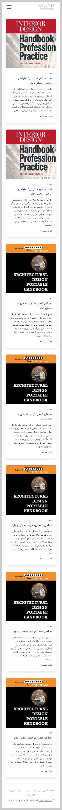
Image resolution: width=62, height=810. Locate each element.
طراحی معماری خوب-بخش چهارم (32, 525)
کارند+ (49, 74)
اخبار (20, 790)
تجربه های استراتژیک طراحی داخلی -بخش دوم (35, 80)
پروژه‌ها (36, 790)
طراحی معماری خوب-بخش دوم (33, 738)
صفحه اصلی (48, 790)
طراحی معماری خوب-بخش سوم (32, 631)
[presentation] (31, 43)
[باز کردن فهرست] (9, 7)
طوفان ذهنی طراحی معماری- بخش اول (34, 416)
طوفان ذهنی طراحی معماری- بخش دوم (34, 305)
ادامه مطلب (46, 116)
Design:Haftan (45, 800)
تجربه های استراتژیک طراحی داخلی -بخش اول (35, 191)
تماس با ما (31, 795)
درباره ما (11, 790)
